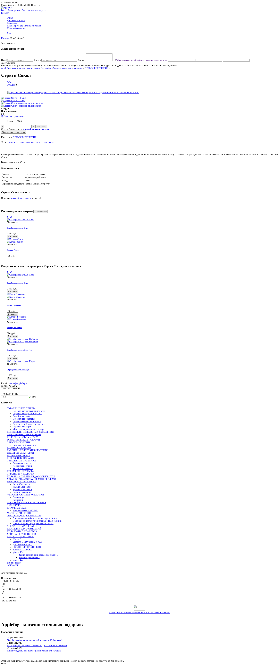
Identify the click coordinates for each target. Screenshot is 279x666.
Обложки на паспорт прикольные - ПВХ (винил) (37, 521)
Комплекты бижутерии (24, 445)
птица (10, 142)
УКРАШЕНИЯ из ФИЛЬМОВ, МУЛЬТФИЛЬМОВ (32, 479)
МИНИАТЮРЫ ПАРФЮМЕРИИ (24, 434)
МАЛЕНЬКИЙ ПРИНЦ (19, 513)
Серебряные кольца (22, 416)
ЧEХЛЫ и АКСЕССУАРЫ (20, 536)
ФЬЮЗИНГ (12, 565)
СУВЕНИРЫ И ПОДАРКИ (20, 473)
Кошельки (18, 500)
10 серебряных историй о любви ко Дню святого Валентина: (37, 645)
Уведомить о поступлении (13, 132)
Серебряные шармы (22, 426)
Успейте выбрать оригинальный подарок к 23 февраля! (34, 640)
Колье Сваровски (21, 484)
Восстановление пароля (33, 10)
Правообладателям (16, 28)
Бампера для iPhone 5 (29, 557)
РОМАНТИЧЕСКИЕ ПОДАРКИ (23, 439)
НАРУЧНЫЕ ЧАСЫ (17, 508)
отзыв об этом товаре (21, 198)
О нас (10, 18)
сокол (37, 142)
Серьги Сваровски (22, 492)
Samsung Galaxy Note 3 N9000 (27, 542)
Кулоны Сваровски (22, 489)
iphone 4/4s (18, 560)
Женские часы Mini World (25, 510)
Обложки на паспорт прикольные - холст (33, 523)
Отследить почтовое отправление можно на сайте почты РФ (139, 612)
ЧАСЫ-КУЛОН (14, 505)
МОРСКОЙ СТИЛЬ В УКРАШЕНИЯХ (26, 502)
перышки (29, 142)
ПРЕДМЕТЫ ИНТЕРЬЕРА (20, 471)
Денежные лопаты (22, 463)
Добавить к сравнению (12, 116)
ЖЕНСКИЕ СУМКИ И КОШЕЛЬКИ (25, 494)
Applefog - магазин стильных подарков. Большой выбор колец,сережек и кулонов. (42, 68)
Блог (9, 33)
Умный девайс (14, 562)
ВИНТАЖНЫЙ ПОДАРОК (21, 458)
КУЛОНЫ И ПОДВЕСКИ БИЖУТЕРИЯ (27, 450)
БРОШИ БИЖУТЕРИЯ (18, 455)
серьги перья (47, 142)
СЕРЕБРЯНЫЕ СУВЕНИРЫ (21, 460)
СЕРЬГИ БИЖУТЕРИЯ (96, 68)
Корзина (5, 38)
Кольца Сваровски (22, 487)
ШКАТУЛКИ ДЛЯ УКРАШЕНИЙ (24, 528)
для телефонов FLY (22, 544)
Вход (3, 10)
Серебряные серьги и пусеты (27, 413)
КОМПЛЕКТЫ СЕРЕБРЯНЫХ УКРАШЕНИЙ (30, 432)
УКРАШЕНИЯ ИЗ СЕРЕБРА (21, 408)
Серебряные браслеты (24, 419)
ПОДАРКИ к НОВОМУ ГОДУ (22, 437)
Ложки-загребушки (22, 466)
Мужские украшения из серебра (28, 429)
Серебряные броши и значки (27, 421)
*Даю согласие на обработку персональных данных (141, 60)
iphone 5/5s (18, 552)
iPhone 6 (17, 539)
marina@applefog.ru (17, 383)
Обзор (10, 82)
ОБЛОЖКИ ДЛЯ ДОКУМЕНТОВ (24, 515)
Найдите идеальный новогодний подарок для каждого (34, 650)
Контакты (12, 23)
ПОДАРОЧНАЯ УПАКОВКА (22, 531)
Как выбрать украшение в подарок (24, 25)
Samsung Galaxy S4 (22, 549)
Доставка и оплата (16, 20)
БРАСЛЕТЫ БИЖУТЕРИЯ (20, 453)
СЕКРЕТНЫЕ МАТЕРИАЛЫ (22, 526)
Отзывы (11, 85)
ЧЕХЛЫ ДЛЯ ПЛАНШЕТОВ (27, 547)
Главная (5, 13)
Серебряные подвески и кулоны (29, 411)
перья (21, 142)
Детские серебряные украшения (28, 424)
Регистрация (14, 10)
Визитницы (18, 497)
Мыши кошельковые (23, 468)
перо (16, 142)
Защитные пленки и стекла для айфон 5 (38, 555)
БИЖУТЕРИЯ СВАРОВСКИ (21, 481)
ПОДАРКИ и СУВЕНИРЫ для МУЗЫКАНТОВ (31, 476)
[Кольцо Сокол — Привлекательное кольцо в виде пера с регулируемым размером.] (142, 240)
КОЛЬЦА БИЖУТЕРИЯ (19, 447)
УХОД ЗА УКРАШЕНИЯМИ (21, 534)
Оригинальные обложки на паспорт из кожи (35, 518)
